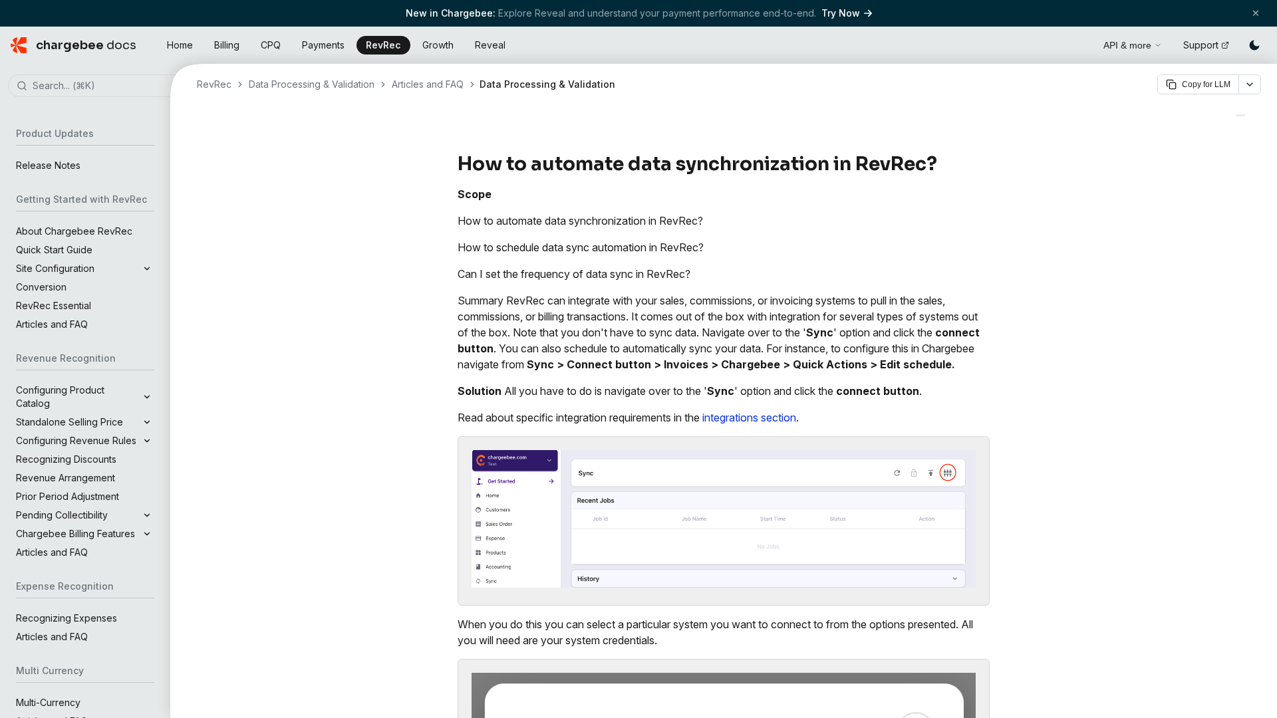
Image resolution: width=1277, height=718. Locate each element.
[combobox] (105, 86)
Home (180, 45)
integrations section (749, 417)
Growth (438, 45)
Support (1200, 45)
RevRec (383, 45)
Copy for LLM (1206, 84)
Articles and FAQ (52, 324)
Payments (323, 45)
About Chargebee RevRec (74, 231)
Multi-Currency (48, 702)
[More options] (1249, 84)
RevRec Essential (53, 305)
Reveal (490, 45)
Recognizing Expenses (66, 618)
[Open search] (1078, 43)
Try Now (840, 13)
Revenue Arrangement (65, 477)
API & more (1127, 45)
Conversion (41, 287)
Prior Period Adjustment (67, 496)
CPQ (271, 45)
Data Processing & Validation (311, 84)
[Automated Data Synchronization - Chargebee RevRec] (1240, 115)
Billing (226, 45)
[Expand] (147, 268)
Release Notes (48, 165)
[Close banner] (1255, 13)
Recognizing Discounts (66, 459)
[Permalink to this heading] (944, 164)
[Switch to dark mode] (1254, 45)
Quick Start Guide (54, 249)
